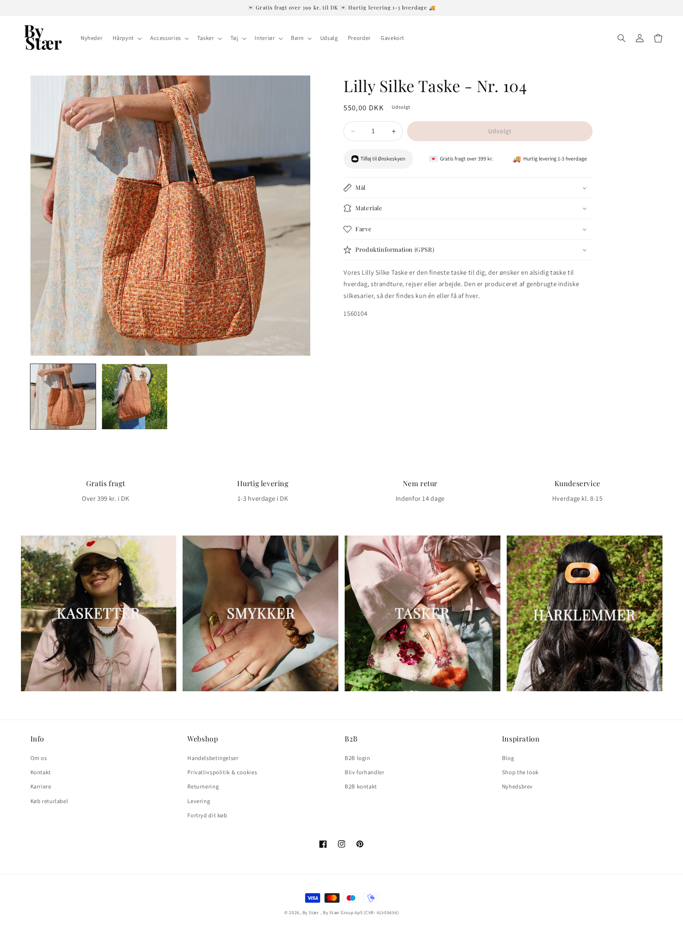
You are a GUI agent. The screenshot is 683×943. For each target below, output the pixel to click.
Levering (198, 801)
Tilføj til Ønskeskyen (382, 158)
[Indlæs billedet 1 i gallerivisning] (63, 396)
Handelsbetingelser (212, 758)
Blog (508, 758)
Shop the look (520, 772)
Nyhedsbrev (517, 786)
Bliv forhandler (364, 772)
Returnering (203, 786)
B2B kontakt (361, 786)
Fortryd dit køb (207, 815)
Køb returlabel (49, 801)
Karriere (40, 786)
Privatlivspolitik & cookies (222, 772)
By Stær (310, 912)
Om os (38, 758)
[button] (126, 38)
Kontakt (40, 772)
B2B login (357, 758)
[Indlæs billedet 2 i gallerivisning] (134, 396)
